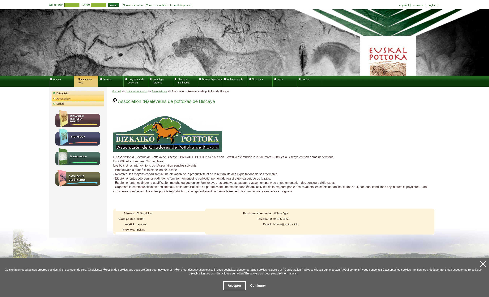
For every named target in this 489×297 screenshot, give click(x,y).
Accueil (116, 91)
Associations (159, 91)
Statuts (60, 103)
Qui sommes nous (136, 91)
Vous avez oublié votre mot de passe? (169, 4)
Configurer (258, 285)
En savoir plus (254, 273)
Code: (86, 4)
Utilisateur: (56, 4)
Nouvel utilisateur (133, 4)
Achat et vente (235, 79)
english (432, 4)
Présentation (63, 93)
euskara (418, 4)
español (404, 4)
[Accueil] (244, 42)
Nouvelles (257, 79)
